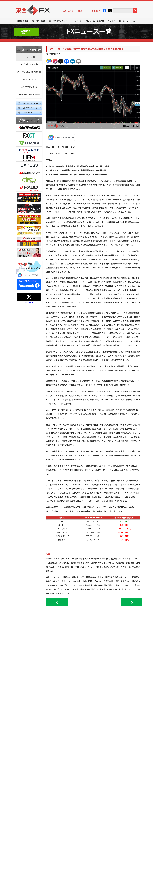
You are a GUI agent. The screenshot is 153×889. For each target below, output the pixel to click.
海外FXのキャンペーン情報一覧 (29, 94)
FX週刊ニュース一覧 (29, 79)
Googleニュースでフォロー (31, 275)
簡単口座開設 (22, 21)
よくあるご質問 (94, 11)
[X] (61, 61)
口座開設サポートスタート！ (26, 32)
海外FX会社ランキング (58, 21)
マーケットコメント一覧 (29, 64)
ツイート (29, 302)
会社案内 (80, 11)
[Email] (79, 61)
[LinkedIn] (73, 61)
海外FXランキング (29, 120)
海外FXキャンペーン (30, 108)
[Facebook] (67, 61)
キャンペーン (76, 21)
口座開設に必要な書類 (30, 103)
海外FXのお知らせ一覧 (29, 87)
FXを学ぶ (111, 21)
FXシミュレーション (127, 21)
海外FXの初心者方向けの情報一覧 (29, 72)
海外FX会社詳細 (38, 21)
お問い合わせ (68, 11)
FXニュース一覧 (29, 57)
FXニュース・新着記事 (95, 21)
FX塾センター (27, 112)
